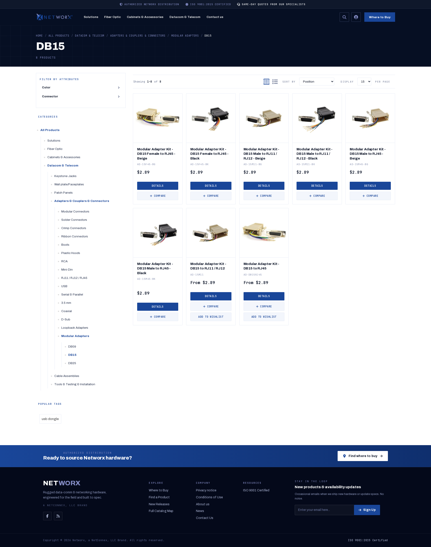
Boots (65, 244)
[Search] (344, 17)
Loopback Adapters (74, 327)
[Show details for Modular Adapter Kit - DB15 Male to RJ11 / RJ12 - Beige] (264, 118)
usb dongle (50, 419)
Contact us (215, 17)
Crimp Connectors (73, 228)
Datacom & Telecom (184, 17)
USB (64, 286)
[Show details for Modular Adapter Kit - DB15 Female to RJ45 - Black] (210, 118)
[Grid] (266, 82)
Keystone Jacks (65, 176)
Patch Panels (63, 192)
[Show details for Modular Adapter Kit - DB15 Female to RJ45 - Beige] (157, 118)
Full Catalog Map (161, 511)
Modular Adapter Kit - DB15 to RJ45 (261, 266)
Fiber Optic (112, 17)
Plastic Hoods (70, 253)
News (200, 511)
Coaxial (66, 311)
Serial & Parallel (72, 294)
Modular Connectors (75, 211)
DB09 (72, 346)
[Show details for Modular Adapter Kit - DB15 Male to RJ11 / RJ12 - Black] (317, 118)
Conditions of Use (209, 497)
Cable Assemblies (66, 376)
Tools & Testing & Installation (74, 384)
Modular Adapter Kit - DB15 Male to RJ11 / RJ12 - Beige (261, 153)
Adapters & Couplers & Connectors (81, 201)
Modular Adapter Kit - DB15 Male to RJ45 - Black (155, 268)
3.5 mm (66, 302)
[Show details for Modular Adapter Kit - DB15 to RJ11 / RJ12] (210, 232)
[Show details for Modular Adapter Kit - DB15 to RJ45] (264, 232)
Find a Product (159, 497)
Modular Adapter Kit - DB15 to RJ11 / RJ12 (208, 266)
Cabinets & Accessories (145, 17)
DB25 (72, 363)
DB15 (72, 355)
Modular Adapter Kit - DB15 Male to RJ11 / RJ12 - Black (314, 153)
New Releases (159, 504)
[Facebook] (47, 516)
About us (202, 504)
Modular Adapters (75, 336)
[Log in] (356, 17)
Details (157, 185)
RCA (64, 261)
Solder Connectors (74, 219)
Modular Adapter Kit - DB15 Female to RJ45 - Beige (156, 153)
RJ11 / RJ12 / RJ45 (74, 278)
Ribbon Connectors (74, 236)
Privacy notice (206, 490)
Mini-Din (67, 269)
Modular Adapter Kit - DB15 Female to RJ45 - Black (209, 153)
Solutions (91, 17)
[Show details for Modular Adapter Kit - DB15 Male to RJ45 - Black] (157, 232)
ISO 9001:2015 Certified (368, 540)
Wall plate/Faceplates (69, 184)
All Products (49, 130)
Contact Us (204, 518)
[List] (275, 82)
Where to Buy (379, 17)
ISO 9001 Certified (256, 490)
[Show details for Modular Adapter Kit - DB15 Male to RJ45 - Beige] (370, 118)
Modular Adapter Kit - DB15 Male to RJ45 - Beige (368, 153)
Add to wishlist (210, 316)
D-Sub (65, 319)
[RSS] (58, 516)
